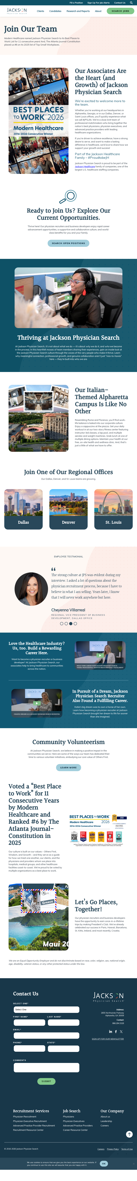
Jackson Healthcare (85, 166)
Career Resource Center (75, 1130)
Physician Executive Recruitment (30, 1121)
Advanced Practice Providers (78, 1125)
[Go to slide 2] (66, 623)
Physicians (68, 1116)
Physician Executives (73, 1121)
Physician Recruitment (24, 1116)
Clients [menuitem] (40, 11)
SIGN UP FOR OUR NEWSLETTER (108, 1039)
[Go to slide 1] (61, 623)
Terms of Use (127, 1149)
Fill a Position (76, 2)
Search (131, 2)
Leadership (106, 1121)
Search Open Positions (68, 243)
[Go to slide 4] (75, 623)
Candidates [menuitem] (55, 11)
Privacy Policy (113, 1149)
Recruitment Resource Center (28, 1130)
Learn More (68, 767)
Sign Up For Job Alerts (98, 2)
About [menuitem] (98, 11)
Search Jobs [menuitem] (120, 11)
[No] (133, 1163)
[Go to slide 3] (70, 623)
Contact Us (119, 2)
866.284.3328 (118, 1023)
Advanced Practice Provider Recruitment (34, 1125)
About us (105, 1116)
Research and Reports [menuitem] (78, 11)
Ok (104, 1163)
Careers (105, 1125)
